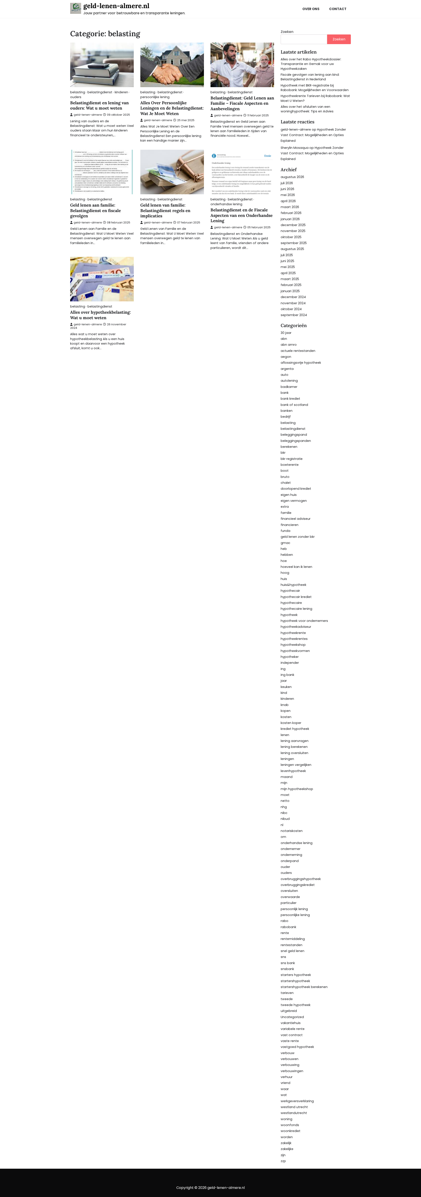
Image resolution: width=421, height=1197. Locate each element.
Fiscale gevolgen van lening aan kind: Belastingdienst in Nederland (310, 76)
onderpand (290, 861)
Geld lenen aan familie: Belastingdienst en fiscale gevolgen (95, 210)
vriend (285, 1083)
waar (285, 1089)
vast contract (292, 1035)
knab (285, 705)
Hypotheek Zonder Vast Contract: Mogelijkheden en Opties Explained (313, 135)
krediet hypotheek (295, 729)
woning (286, 1119)
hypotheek (289, 615)
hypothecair (290, 591)
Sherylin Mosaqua (295, 148)
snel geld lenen (292, 951)
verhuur (287, 1077)
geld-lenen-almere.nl (116, 6)
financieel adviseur (295, 519)
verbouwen (289, 1059)
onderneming (291, 855)
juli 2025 (287, 255)
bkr (283, 452)
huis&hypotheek (293, 585)
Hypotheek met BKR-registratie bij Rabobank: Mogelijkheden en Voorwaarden (315, 87)
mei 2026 (288, 195)
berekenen (289, 447)
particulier (288, 903)
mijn (284, 783)
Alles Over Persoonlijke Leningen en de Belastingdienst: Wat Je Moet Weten (172, 108)
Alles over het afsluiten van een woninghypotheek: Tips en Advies (307, 108)
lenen (285, 735)
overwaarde (290, 897)
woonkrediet (290, 1131)
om (283, 837)
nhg (284, 807)
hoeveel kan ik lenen (296, 567)
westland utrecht (294, 1107)
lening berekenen (294, 747)
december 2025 (293, 225)
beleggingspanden (296, 441)
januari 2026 (290, 219)
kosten (286, 717)
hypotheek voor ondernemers (304, 621)
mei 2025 (288, 267)
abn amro (289, 344)
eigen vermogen (294, 501)
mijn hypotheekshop (297, 789)
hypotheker (290, 657)
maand (287, 777)
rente (285, 933)
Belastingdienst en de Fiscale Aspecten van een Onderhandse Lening (241, 215)
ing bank (287, 675)
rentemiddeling (293, 939)
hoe (284, 561)
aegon (286, 357)
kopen (286, 711)
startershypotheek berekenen (304, 987)
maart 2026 (290, 207)
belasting (77, 92)
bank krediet (290, 398)
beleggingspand (294, 434)
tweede (287, 999)
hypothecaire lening (296, 609)
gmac (285, 543)
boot (285, 470)
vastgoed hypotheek (297, 1047)
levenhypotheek (293, 771)
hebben (287, 555)
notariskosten (292, 831)
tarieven (287, 993)
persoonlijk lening (294, 909)
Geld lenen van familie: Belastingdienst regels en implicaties (165, 210)
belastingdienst (99, 92)
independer (290, 663)
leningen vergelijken (296, 765)
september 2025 (294, 243)
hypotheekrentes (294, 639)
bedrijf (286, 416)
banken (287, 411)
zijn (283, 1155)
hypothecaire (291, 603)
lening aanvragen (295, 741)
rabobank (288, 927)
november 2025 (293, 231)
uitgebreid (289, 1011)
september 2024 (294, 315)
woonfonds (290, 1125)
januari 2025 (290, 291)
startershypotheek (295, 981)
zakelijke (287, 1149)
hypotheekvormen (295, 651)
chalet (286, 483)
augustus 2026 (292, 177)
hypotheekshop (293, 645)
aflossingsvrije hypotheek (301, 362)
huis (284, 579)
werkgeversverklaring (297, 1101)
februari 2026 (291, 213)
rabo (284, 921)
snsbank (287, 969)
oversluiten (289, 891)
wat (284, 1095)
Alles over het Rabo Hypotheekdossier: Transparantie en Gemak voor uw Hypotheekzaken (311, 64)
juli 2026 (287, 183)
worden (287, 1137)
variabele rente (293, 1029)
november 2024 (293, 303)
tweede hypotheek (295, 1005)
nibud (285, 819)
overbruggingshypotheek (301, 879)
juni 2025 (287, 261)
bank (285, 393)
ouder (285, 867)
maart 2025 (290, 279)
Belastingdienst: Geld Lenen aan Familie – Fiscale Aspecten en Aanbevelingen (242, 103)
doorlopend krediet (296, 488)
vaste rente (290, 1041)
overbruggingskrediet (298, 885)
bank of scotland (294, 405)
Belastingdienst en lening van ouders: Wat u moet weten (99, 105)
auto (284, 375)
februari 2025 (291, 285)
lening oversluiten (294, 753)
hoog (285, 573)
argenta (287, 369)
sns (283, 957)
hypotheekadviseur (296, 627)
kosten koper (291, 723)
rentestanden (291, 945)
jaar (284, 681)
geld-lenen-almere (88, 115)
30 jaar (286, 333)
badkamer (289, 387)
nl (282, 825)
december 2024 (293, 297)
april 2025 (288, 273)
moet (285, 795)
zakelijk (286, 1143)
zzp (283, 1161)
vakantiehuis (291, 1023)
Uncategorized (292, 1017)
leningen (287, 759)
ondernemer (290, 849)
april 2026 (288, 201)
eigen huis (289, 495)
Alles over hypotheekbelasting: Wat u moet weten (100, 315)
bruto (285, 477)
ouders (75, 97)
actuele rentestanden (298, 351)
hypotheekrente (293, 633)
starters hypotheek (296, 975)
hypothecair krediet (296, 597)
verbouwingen (292, 1071)
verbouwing (290, 1065)
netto (285, 801)
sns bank (288, 963)
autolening (289, 380)
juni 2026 (287, 189)
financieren (289, 525)
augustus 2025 (292, 249)
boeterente (290, 465)
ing (283, 669)
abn (284, 339)
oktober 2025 (291, 237)
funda (285, 531)
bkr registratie (292, 459)
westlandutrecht (294, 1113)
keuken (286, 687)
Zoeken (287, 31)
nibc (284, 813)
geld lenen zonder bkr (298, 537)
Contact (337, 9)
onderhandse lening (226, 204)
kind (284, 693)
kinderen (121, 92)
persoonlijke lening (154, 97)
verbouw (287, 1053)
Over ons (310, 9)
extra (285, 506)
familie (286, 513)
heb (284, 549)
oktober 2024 (291, 309)
